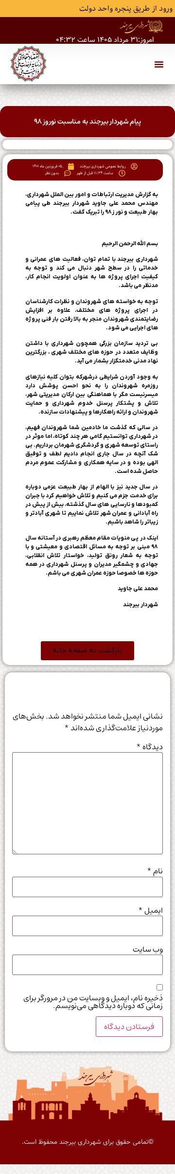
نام (155, 871)
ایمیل (150, 910)
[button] (159, 64)
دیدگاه (149, 747)
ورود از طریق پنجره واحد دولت (126, 8)
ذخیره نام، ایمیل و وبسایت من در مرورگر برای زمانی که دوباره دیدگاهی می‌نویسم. (93, 1002)
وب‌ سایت (148, 949)
